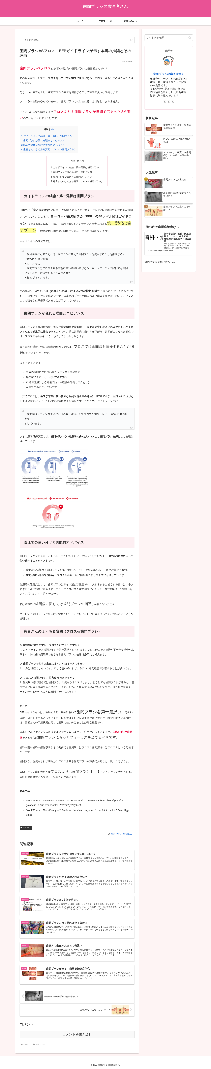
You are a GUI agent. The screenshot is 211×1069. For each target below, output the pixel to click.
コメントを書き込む (77, 1034)
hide (52, 129)
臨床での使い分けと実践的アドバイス (43, 145)
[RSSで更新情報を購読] (172, 102)
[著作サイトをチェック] (164, 102)
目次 (73, 160)
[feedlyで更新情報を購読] (168, 102)
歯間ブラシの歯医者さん (168, 74)
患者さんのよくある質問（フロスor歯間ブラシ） (49, 149)
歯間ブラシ (27, 828)
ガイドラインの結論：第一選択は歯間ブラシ (46, 136)
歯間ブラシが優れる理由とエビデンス (43, 140)
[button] (131, 40)
